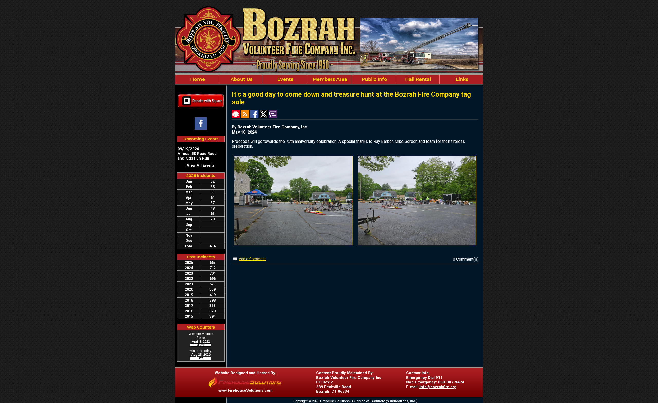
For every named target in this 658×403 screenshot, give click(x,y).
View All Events (201, 165)
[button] (241, 79)
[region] (329, 79)
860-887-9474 (451, 382)
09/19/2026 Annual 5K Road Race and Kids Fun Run (197, 154)
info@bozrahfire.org (437, 387)
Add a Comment (252, 259)
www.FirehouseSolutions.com (245, 390)
